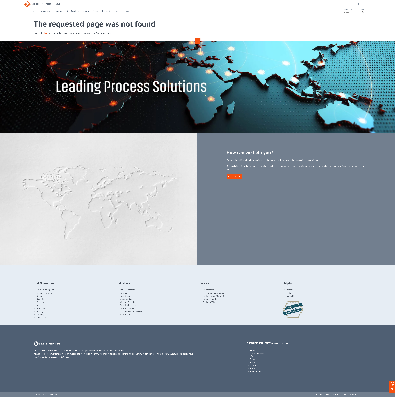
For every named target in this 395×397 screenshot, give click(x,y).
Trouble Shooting (210, 299)
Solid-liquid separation (47, 289)
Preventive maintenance (213, 293)
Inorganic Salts (126, 299)
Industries (59, 11)
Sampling (41, 299)
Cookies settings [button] (351, 394)
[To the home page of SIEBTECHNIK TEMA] (42, 2)
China (252, 359)
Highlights (106, 11)
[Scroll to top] (197, 41)
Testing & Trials (209, 302)
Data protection (333, 394)
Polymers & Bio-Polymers (131, 311)
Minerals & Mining (128, 302)
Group (95, 11)
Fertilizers (124, 293)
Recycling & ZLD (127, 314)
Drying (39, 296)
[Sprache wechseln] (358, 4)
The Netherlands (257, 353)
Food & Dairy (125, 296)
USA (251, 356)
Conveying (41, 317)
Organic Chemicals (128, 305)
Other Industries (127, 308)
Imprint (319, 394)
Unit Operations (73, 11)
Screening (41, 308)
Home (34, 11)
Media (117, 11)
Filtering (40, 314)
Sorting (40, 311)
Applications (46, 11)
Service (86, 11)
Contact (127, 11)
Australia (254, 362)
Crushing (40, 302)
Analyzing (41, 305)
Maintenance (208, 289)
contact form (235, 176)
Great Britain (255, 371)
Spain (252, 368)
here (46, 33)
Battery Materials (127, 289)
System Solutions (44, 293)
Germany (253, 350)
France (253, 365)
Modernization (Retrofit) (213, 296)
